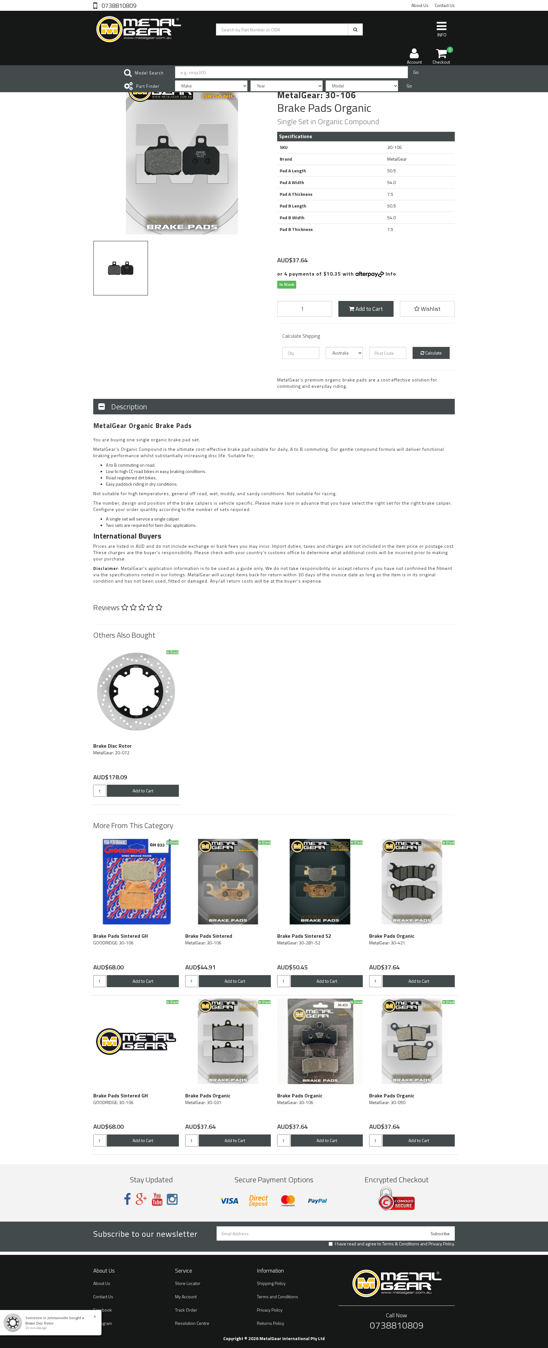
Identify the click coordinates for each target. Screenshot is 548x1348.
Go (416, 72)
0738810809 (118, 5)
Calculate (433, 352)
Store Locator (187, 1283)
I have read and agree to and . (395, 1244)
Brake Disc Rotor (39, 1323)
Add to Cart (368, 308)
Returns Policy (270, 1323)
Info (391, 274)
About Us (419, 5)
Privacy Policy (441, 1243)
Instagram (102, 1323)
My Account (186, 1296)
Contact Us (445, 5)
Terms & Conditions (400, 1243)
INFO (442, 34)
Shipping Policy (271, 1283)
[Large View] (120, 268)
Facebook (102, 1309)
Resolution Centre (192, 1323)
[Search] (355, 29)
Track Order (186, 1309)
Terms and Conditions (277, 1296)
